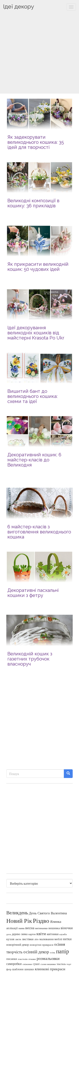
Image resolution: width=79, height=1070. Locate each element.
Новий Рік (19, 921)
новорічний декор (17, 945)
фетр (8, 969)
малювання (46, 939)
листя (18, 939)
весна (29, 927)
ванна (21, 928)
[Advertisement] (39, 53)
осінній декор (36, 952)
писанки (11, 959)
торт (69, 964)
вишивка (54, 928)
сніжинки (27, 964)
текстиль (61, 964)
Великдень (17, 912)
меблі (58, 939)
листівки (27, 939)
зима (24, 934)
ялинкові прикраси (50, 968)
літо (36, 939)
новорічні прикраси (41, 945)
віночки (67, 927)
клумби (63, 934)
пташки (32, 959)
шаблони (18, 969)
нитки (67, 939)
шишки (29, 969)
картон (32, 934)
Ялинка (55, 921)
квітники (53, 934)
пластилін (23, 959)
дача (8, 934)
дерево (16, 934)
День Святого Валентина (48, 913)
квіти (41, 933)
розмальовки (48, 958)
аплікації (12, 928)
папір (62, 951)
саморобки (14, 963)
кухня (10, 939)
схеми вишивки (48, 964)
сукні (36, 964)
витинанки (41, 928)
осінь (52, 952)
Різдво (41, 920)
